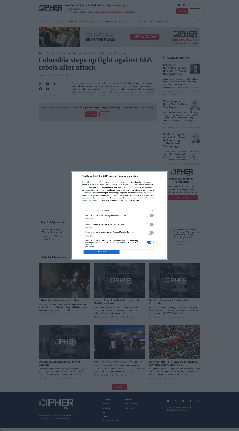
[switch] (150, 215)
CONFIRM (101, 252)
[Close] (162, 176)
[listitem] (119, 210)
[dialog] (119, 215)
